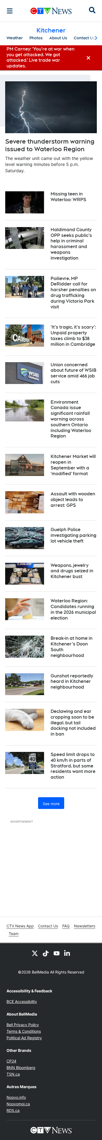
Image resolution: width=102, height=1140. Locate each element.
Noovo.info (16, 1097)
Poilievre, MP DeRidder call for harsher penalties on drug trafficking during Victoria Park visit (73, 292)
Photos (36, 38)
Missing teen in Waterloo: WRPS (68, 196)
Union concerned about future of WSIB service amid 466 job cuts (73, 373)
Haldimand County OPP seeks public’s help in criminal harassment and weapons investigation (71, 244)
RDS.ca (13, 1110)
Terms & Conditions (24, 1031)
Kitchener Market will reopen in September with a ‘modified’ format (73, 465)
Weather (15, 38)
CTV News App (20, 926)
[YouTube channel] (56, 953)
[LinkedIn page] (67, 953)
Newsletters (84, 926)
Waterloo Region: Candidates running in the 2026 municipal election (73, 609)
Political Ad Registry (24, 1037)
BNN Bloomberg (21, 1067)
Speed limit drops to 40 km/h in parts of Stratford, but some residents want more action (73, 766)
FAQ (66, 926)
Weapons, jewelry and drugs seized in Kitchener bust (72, 571)
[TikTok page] (45, 953)
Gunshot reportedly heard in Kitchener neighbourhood (72, 681)
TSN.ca (13, 1074)
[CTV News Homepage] (51, 11)
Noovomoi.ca (18, 1104)
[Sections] (9, 10)
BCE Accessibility (22, 1001)
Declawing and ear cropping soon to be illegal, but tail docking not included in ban (73, 723)
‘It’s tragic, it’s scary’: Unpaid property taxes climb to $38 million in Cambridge (73, 336)
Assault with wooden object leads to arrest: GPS (73, 499)
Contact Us (84, 38)
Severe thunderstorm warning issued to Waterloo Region (49, 145)
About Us (58, 38)
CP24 (11, 1061)
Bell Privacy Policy (23, 1024)
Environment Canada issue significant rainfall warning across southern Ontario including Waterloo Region (71, 419)
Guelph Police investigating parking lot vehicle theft (73, 535)
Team (13, 933)
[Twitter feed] (35, 953)
